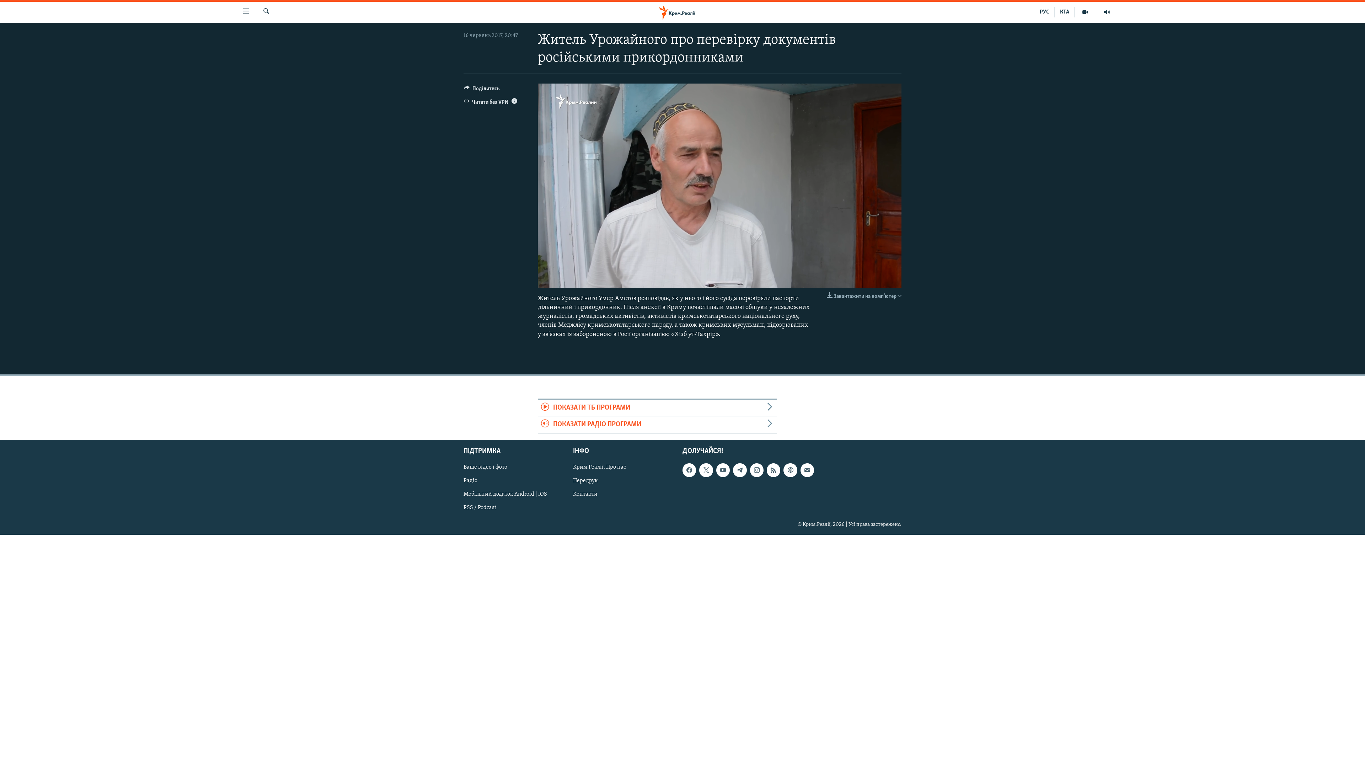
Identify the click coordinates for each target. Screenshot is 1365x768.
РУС (1044, 12)
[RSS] (773, 470)
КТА (1064, 12)
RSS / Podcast (480, 508)
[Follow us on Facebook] (689, 470)
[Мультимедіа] (1085, 12)
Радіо (470, 481)
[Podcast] (790, 470)
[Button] (482, 90)
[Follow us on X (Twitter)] (706, 470)
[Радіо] (1107, 12)
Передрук (585, 481)
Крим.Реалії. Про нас (599, 467)
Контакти (585, 494)
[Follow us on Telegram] (739, 470)
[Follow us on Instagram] (757, 470)
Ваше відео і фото (485, 467)
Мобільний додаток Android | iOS (505, 494)
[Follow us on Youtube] (723, 470)
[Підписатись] (807, 470)
